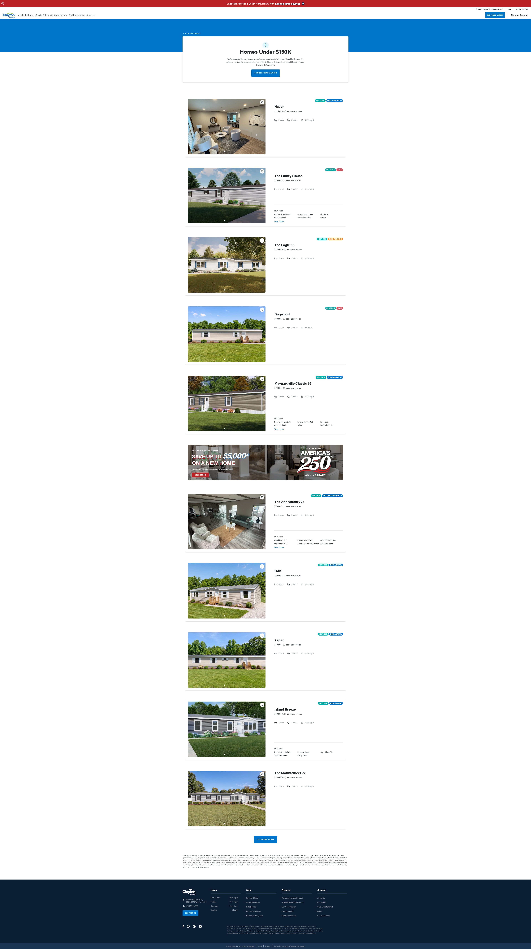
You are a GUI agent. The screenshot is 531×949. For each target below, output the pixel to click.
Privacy (267, 946)
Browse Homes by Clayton (293, 902)
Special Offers (42, 15)
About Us (91, 15)
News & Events (323, 915)
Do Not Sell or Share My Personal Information (289, 946)
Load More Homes (265, 839)
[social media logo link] (183, 926)
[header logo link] (8, 15)
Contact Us (190, 913)
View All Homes (193, 33)
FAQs (319, 911)
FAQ (509, 9)
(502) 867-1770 (523, 9)
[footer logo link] (189, 892)
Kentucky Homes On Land (292, 898)
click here (231, 469)
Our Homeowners (76, 15)
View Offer (200, 475)
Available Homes (26, 15)
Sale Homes (251, 907)
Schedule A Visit (495, 15)
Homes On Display (253, 911)
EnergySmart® (288, 911)
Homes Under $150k (254, 915)
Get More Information (265, 73)
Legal (260, 946)
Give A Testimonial (325, 907)
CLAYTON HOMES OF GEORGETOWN (490, 9)
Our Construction (58, 15)
